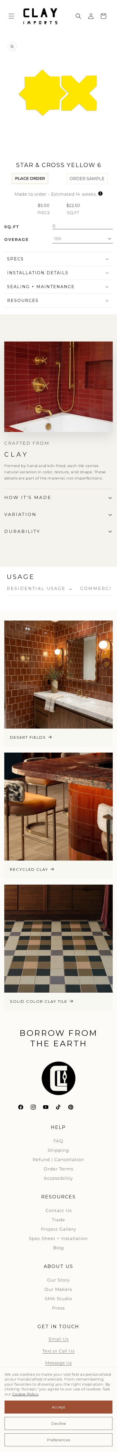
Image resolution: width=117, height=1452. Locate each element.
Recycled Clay (29, 869)
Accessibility (58, 1178)
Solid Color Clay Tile (38, 1001)
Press (58, 1308)
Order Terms (58, 1169)
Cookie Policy (25, 1394)
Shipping (58, 1150)
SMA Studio (58, 1298)
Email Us (59, 1339)
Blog (58, 1247)
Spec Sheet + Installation (58, 1238)
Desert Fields (28, 737)
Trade (58, 1219)
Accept (58, 1407)
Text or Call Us (58, 1351)
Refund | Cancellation (58, 1159)
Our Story (58, 1280)
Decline (58, 1423)
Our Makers (58, 1289)
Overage (16, 239)
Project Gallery (58, 1229)
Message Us (58, 1362)
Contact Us (58, 1210)
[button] (11, 16)
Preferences (58, 1440)
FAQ (58, 1141)
